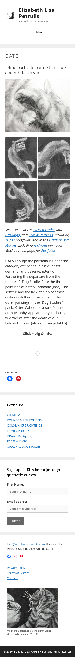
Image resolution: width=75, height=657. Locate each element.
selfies (10, 240)
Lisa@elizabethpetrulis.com (26, 544)
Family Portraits (41, 235)
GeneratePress (63, 651)
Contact (12, 578)
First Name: (15, 485)
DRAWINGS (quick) (19, 436)
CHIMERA (13, 415)
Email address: (17, 502)
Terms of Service (18, 573)
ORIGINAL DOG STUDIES (23, 446)
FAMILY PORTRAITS (20, 431)
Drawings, (13, 235)
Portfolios (48, 250)
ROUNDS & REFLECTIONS (24, 420)
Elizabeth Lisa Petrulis (37, 13)
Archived (40, 245)
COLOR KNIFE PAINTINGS (24, 425)
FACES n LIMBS (17, 441)
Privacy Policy (16, 568)
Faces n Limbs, (44, 229)
